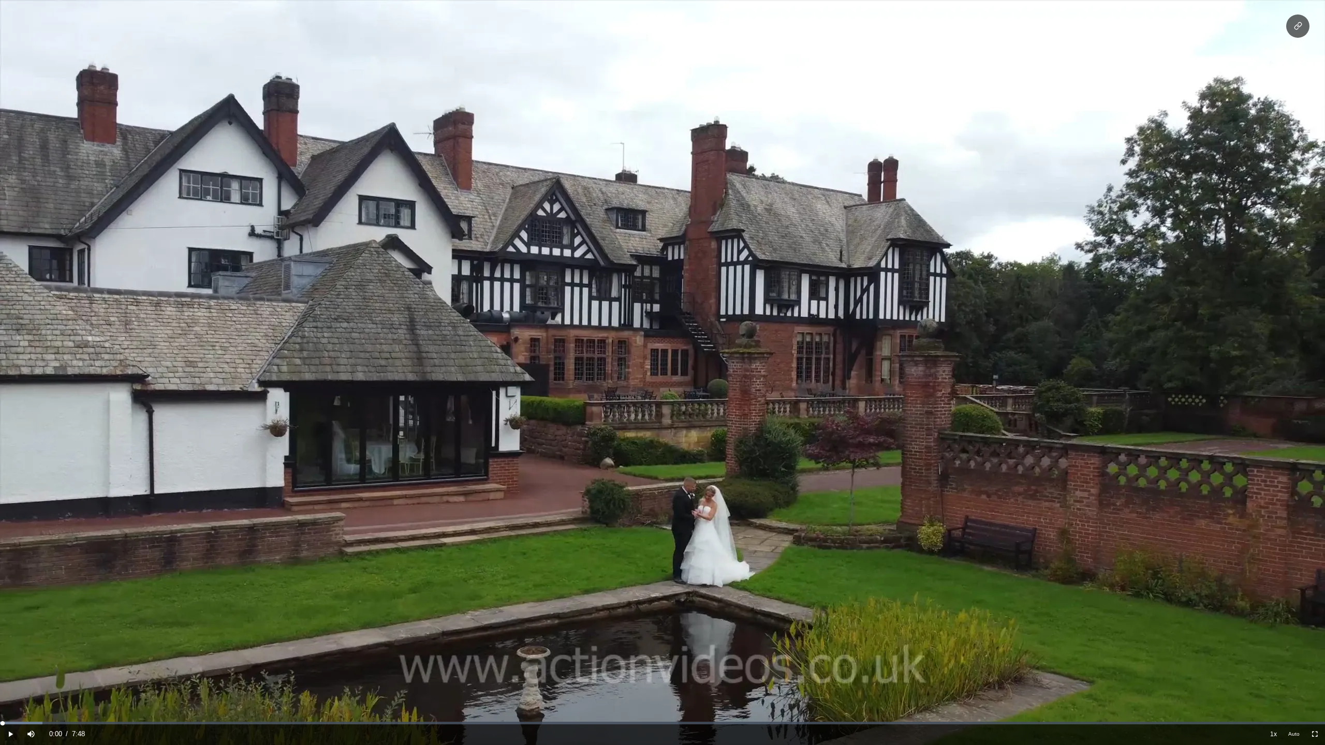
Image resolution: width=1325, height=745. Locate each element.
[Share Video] (1297, 26)
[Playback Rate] (1273, 734)
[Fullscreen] (1314, 734)
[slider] (662, 723)
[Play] (10, 734)
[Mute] (31, 734)
